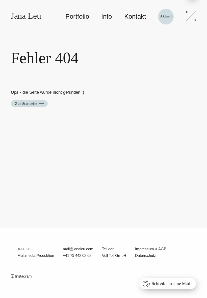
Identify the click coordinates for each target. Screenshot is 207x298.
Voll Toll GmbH (114, 256)
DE (188, 12)
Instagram (23, 276)
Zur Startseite (26, 103)
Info (106, 16)
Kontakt (135, 16)
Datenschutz (145, 256)
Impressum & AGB (150, 249)
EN (194, 20)
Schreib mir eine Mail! (172, 283)
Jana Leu (26, 15)
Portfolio (77, 16)
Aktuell (166, 16)
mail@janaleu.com (78, 249)
